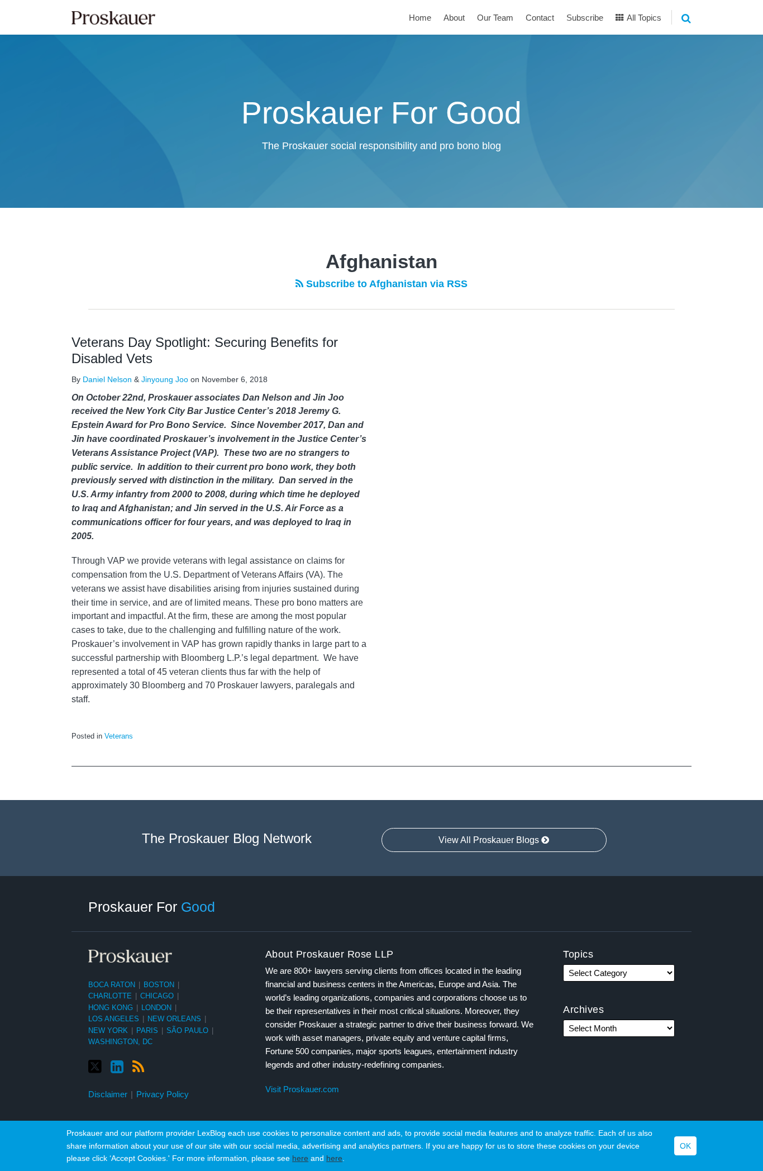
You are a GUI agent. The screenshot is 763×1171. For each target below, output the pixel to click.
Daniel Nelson (107, 379)
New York (108, 1030)
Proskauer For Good (381, 113)
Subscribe (584, 17)
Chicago (157, 996)
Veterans (118, 736)
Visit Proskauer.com (302, 1089)
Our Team (495, 17)
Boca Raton (111, 984)
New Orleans (174, 1019)
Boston (159, 984)
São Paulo (187, 1030)
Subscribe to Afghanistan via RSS (385, 283)
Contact (540, 17)
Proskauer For (151, 907)
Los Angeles (113, 1019)
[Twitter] (95, 1067)
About (454, 17)
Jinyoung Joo (164, 379)
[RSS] (138, 1067)
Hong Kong (110, 1007)
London (156, 1007)
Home (420, 17)
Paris (147, 1030)
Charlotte (110, 996)
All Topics (643, 17)
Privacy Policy (162, 1094)
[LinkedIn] (117, 1067)
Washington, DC (120, 1041)
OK (685, 1145)
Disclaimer (107, 1094)
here (300, 1158)
